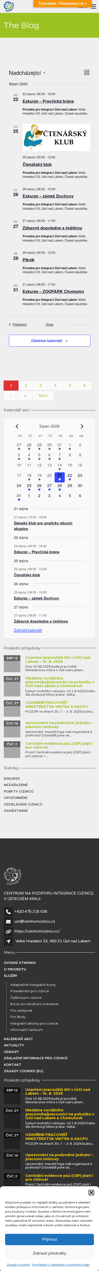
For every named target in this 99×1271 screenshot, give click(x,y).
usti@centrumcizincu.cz (34, 921)
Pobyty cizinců (19, 791)
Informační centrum (26, 1030)
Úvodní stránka (20, 963)
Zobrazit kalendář (28, 629)
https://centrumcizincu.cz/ (37, 931)
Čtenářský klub (37, 164)
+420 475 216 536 (30, 911)
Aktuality (14, 1045)
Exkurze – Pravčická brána (48, 101)
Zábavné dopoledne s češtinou (52, 228)
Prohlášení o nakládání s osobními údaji (61, 1264)
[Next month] (82, 426)
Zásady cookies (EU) (23, 1071)
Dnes (49, 324)
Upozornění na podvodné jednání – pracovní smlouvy (59, 725)
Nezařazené (16, 785)
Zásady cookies (18, 1264)
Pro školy (17, 1017)
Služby (10, 975)
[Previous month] (17, 426)
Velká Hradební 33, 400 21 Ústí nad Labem (52, 941)
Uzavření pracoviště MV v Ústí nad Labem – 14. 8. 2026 (57, 659)
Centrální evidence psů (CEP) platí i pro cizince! (59, 745)
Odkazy (11, 1052)
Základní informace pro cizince (36, 1058)
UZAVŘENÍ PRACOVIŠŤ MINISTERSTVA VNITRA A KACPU (56, 704)
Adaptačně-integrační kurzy (33, 985)
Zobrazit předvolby (49, 1253)
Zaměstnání (16, 811)
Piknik (29, 260)
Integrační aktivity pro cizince (34, 1023)
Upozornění (15, 798)
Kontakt (12, 1065)
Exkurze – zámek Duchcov (48, 196)
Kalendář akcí (18, 1039)
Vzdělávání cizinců (23, 804)
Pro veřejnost (21, 1010)
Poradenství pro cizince (29, 991)
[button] (91, 1192)
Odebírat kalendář (46, 340)
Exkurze (12, 778)
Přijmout (49, 1239)
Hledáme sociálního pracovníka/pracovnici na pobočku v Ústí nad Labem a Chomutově (59, 682)
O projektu (15, 969)
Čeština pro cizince (26, 997)
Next (43, 395)
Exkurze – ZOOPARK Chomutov (53, 291)
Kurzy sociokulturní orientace (34, 1004)
